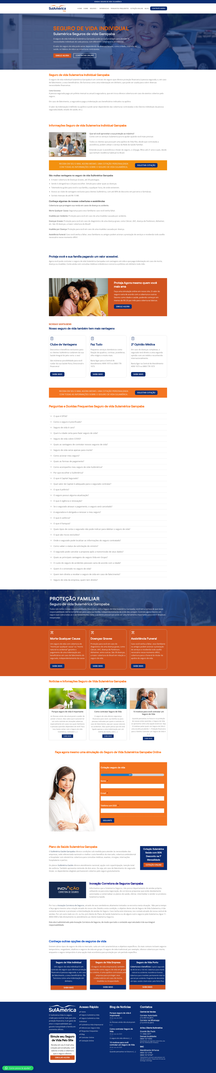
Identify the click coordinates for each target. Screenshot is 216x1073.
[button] (108, 90)
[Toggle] (51, 416)
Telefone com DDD (110, 805)
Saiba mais (67, 736)
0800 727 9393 (146, 1038)
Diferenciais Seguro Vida (90, 1028)
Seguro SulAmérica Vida (90, 1015)
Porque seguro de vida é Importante (67, 711)
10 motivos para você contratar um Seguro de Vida (148, 712)
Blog (147, 8)
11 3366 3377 (145, 1034)
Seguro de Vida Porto (147, 962)
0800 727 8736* (146, 1055)
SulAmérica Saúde (65, 865)
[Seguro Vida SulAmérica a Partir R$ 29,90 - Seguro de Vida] (57, 8)
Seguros (93, 8)
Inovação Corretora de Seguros (71, 905)
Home (79, 8)
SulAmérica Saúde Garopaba (63, 851)
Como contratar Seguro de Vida (108, 711)
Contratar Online (87, 1037)
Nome (104, 781)
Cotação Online (136, 8)
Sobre (85, 8)
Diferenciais (104, 8)
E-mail (104, 793)
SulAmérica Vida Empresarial (92, 1025)
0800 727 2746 (146, 1052)
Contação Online (87, 1041)
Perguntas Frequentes (120, 8)
